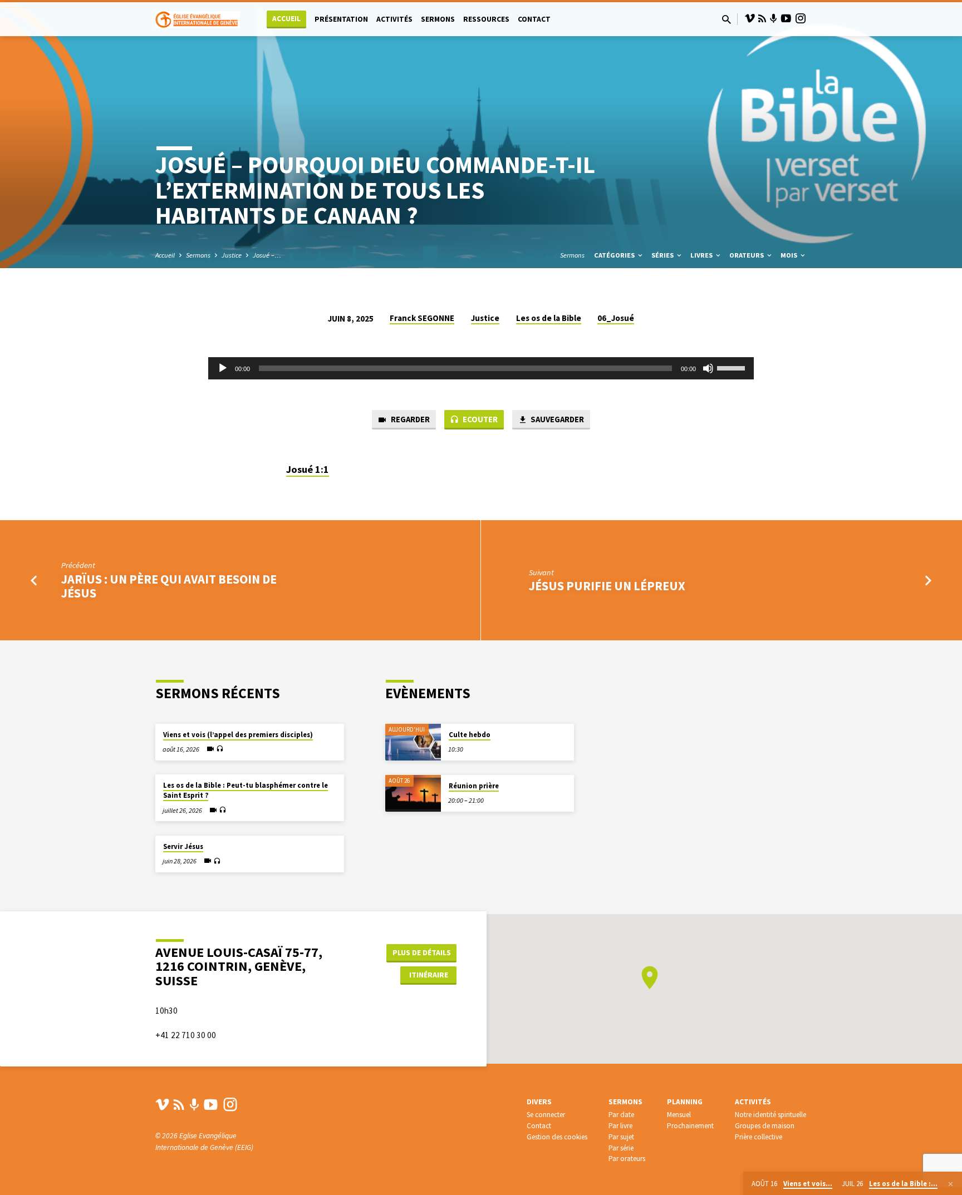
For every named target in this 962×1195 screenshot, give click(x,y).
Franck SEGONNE (422, 318)
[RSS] (762, 18)
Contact (534, 19)
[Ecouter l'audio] (219, 749)
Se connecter (546, 1114)
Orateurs (747, 255)
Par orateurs (626, 1158)
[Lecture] (222, 368)
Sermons (438, 19)
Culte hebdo (469, 734)
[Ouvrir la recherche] (726, 19)
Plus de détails (421, 952)
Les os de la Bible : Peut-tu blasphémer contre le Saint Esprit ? (245, 790)
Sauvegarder (556, 419)
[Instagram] (800, 18)
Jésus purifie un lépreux (607, 586)
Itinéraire (428, 975)
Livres (702, 255)
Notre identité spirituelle (770, 1114)
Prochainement (690, 1125)
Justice (232, 255)
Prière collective (758, 1137)
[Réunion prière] (413, 793)
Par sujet (621, 1137)
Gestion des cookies (557, 1137)
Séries (663, 255)
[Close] (950, 1183)
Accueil (286, 18)
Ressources (486, 19)
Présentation (341, 19)
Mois (790, 255)
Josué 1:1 (307, 469)
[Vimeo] (750, 18)
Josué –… (267, 255)
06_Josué (615, 318)
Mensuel (679, 1114)
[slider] (732, 367)
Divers (539, 1102)
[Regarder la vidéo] (210, 748)
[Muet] (708, 368)
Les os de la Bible (548, 318)
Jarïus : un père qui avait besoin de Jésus (169, 586)
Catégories (615, 255)
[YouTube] (786, 18)
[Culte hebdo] (413, 742)
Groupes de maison (764, 1125)
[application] (481, 368)
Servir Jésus (183, 846)
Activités (394, 19)
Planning (685, 1102)
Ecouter (479, 419)
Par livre (620, 1125)
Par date (621, 1114)
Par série (621, 1148)
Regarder (409, 419)
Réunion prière (474, 786)
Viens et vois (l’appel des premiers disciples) (238, 734)
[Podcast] (773, 19)
